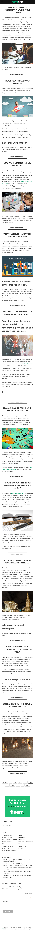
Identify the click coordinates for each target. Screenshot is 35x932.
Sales (20, 844)
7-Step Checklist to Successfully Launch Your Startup (17, 10)
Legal (20, 835)
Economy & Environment (10, 839)
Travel (21, 848)
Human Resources (8, 846)
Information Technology (10, 850)
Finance (5, 844)
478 (13, 785)
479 (18, 785)
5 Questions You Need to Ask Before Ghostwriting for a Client (17, 485)
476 (31, 782)
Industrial (6, 848)
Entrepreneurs (7, 841)
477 (7, 785)
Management (22, 837)
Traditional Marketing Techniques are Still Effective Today (17, 649)
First (5, 782)
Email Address (17, 895)
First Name (17, 901)
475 (25, 782)
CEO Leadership (7, 835)
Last (27, 785)
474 (20, 782)
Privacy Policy (29, 929)
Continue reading (17, 74)
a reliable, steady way (17, 493)
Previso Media (21, 929)
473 (15, 782)
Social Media (22, 846)
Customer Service (8, 837)
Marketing (22, 839)
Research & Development (26, 841)
